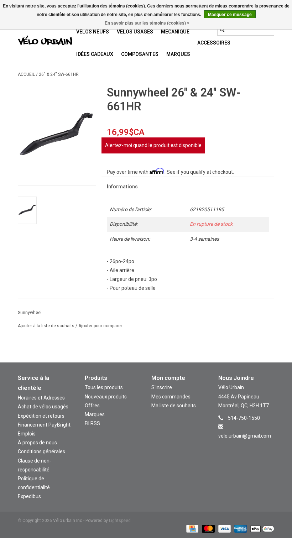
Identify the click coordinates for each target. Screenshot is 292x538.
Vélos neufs (92, 32)
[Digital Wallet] (261, 528)
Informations (122, 186)
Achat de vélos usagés (43, 406)
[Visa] (224, 528)
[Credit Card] (191, 528)
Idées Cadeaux (94, 54)
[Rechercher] (222, 30)
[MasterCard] (207, 528)
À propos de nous (37, 442)
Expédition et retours (41, 416)
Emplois (27, 434)
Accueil (26, 74)
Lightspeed (120, 520)
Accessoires (213, 43)
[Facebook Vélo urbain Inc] (252, 446)
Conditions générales (41, 451)
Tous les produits (104, 387)
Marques (178, 54)
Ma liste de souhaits (173, 405)
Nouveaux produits (106, 396)
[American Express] (240, 528)
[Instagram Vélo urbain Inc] (240, 446)
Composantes (139, 54)
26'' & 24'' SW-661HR (59, 74)
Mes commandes (171, 396)
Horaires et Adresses (41, 398)
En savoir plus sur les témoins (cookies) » (147, 23)
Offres (92, 405)
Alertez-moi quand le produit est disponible (153, 145)
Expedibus (29, 496)
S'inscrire (161, 387)
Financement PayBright (44, 425)
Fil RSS (92, 423)
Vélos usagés (135, 32)
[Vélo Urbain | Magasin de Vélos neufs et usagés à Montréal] (45, 41)
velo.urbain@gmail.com (244, 436)
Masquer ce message (230, 14)
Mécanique (175, 32)
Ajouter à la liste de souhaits (46, 325)
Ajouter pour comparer (100, 325)
